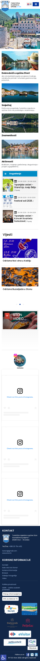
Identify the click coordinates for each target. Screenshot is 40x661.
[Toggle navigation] (36, 4)
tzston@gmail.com (9, 551)
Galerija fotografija (9, 576)
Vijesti (7, 234)
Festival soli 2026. (23, 200)
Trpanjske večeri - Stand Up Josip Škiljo (25, 186)
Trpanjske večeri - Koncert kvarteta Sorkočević (23, 218)
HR (30, 4)
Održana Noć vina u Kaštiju (17, 260)
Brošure (5, 573)
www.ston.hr (7, 553)
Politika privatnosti (9, 584)
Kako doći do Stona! (10, 568)
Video (4, 578)
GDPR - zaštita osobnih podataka (11, 589)
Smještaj (6, 105)
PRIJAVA (32, 648)
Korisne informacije (9, 570)
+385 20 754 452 (15, 546)
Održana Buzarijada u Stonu (17, 289)
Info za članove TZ (10, 599)
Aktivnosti (7, 161)
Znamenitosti (9, 135)
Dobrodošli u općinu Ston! (16, 73)
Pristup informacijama (12, 594)
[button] (11, 45)
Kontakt (5, 565)
